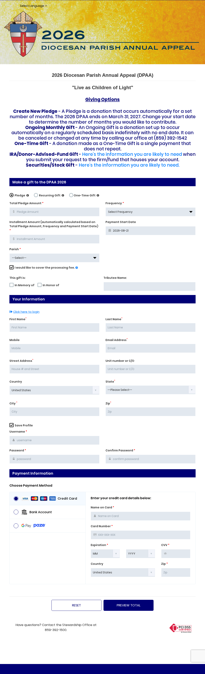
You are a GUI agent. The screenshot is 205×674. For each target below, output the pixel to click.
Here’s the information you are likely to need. (129, 165)
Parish (15, 249)
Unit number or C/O (120, 361)
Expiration (99, 545)
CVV (165, 545)
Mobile (14, 340)
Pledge (20, 195)
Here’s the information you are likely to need (132, 154)
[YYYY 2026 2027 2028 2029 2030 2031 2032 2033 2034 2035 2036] (140, 553)
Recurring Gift (49, 195)
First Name (17, 319)
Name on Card (102, 507)
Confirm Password (120, 450)
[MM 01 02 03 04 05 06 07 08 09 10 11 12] (105, 553)
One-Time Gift (85, 195)
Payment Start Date (121, 222)
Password (17, 450)
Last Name (114, 319)
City (13, 403)
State (110, 382)
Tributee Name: (115, 278)
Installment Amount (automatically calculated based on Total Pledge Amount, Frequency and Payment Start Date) (53, 226)
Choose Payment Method (30, 485)
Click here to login (26, 312)
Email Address (117, 340)
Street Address (21, 361)
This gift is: (17, 278)
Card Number (102, 526)
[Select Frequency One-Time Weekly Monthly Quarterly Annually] (151, 211)
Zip (108, 403)
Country (15, 382)
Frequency (115, 203)
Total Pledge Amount (26, 203)
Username (18, 432)
